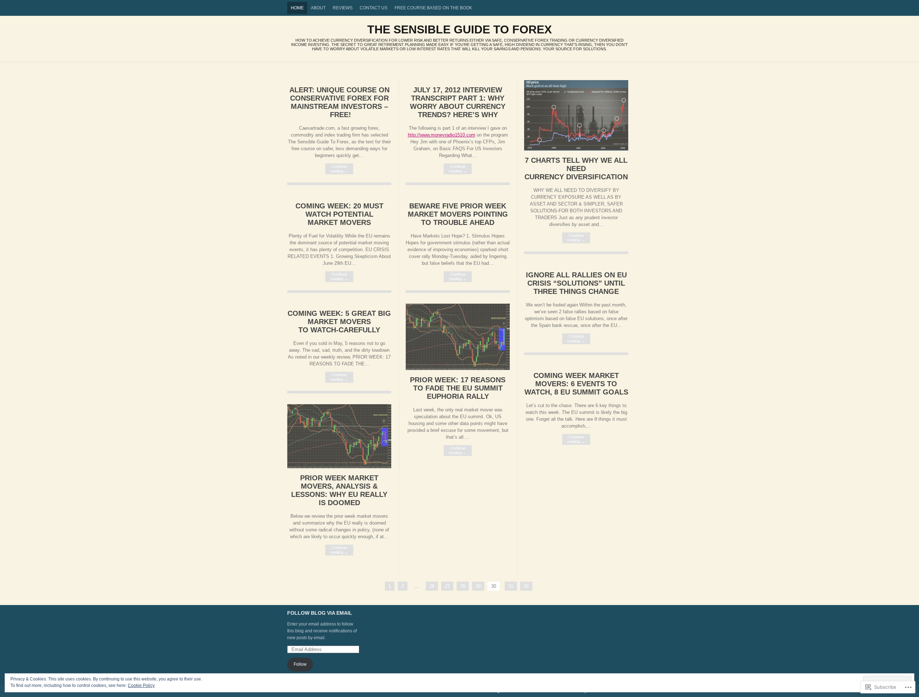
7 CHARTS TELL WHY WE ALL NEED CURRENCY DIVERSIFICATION (576, 168)
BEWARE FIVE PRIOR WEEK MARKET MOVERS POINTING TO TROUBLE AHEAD (458, 214)
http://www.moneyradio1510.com (441, 135)
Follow (300, 664)
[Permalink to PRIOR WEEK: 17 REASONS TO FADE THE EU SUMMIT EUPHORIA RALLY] (458, 368)
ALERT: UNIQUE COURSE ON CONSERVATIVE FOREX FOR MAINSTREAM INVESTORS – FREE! (339, 102)
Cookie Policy (141, 685)
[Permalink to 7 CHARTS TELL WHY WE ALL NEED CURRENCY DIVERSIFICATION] (576, 149)
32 (526, 586)
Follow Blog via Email (319, 613)
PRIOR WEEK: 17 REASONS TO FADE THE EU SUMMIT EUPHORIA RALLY (457, 388)
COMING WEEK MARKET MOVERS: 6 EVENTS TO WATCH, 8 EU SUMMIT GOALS (576, 383)
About (318, 7)
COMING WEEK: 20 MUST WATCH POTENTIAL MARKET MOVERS (339, 214)
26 (431, 586)
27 (447, 586)
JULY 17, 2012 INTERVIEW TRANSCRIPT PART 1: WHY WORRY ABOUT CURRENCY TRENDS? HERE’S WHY (457, 102)
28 (462, 586)
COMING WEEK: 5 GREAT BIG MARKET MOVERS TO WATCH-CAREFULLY (339, 321)
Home (297, 7)
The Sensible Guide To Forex (459, 29)
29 (478, 586)
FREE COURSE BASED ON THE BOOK (433, 7)
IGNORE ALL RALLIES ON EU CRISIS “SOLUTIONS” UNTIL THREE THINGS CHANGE (576, 283)
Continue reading (339, 168)
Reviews (343, 7)
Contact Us (373, 7)
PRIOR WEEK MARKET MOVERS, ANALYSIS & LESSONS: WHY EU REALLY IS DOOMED (339, 490)
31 (510, 586)
